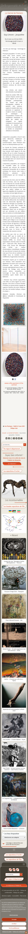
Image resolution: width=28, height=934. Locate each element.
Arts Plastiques (8, 426)
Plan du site (23, 896)
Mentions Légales (6, 896)
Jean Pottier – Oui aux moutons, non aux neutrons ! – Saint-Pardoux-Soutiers (14, 768)
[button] (25, 2)
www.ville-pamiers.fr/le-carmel (14, 384)
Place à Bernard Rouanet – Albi (14, 620)
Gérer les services (13, 915)
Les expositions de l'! (14, 859)
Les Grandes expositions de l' (14, 506)
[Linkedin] (10, 869)
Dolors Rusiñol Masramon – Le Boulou (14, 828)
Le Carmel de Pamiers (14, 13)
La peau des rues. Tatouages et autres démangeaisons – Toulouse (14, 562)
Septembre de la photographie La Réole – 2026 (14, 710)
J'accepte (14, 919)
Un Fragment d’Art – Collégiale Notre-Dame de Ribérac (14, 799)
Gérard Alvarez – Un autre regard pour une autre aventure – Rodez (14, 649)
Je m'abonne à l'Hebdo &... (14, 885)
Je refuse (14, 923)
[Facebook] (15, 379)
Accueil (4, 433)
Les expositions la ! (12, 471)
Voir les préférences (14, 928)
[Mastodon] (17, 869)
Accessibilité (15, 896)
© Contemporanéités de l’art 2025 (10, 890)
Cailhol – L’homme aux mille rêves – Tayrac (14, 679)
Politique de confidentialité (18, 931)
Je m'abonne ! (12, 464)
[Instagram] (13, 379)
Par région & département (12, 449)
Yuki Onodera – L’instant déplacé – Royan (14, 739)
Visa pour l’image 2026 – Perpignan (14, 591)
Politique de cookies (7, 931)
